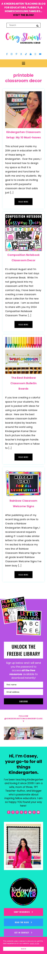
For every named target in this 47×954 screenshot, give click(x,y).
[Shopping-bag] (31, 54)
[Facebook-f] (7, 54)
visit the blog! (23, 15)
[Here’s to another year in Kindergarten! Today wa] (10, 733)
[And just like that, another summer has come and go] (36, 733)
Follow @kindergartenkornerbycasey (23, 718)
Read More (23, 201)
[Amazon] (21, 54)
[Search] (37, 26)
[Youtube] (40, 54)
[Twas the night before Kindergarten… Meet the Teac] (23, 733)
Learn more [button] (34, 943)
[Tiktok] (26, 54)
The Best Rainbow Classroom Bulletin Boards (23, 383)
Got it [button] (23, 949)
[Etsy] (35, 54)
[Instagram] (12, 54)
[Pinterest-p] (16, 54)
